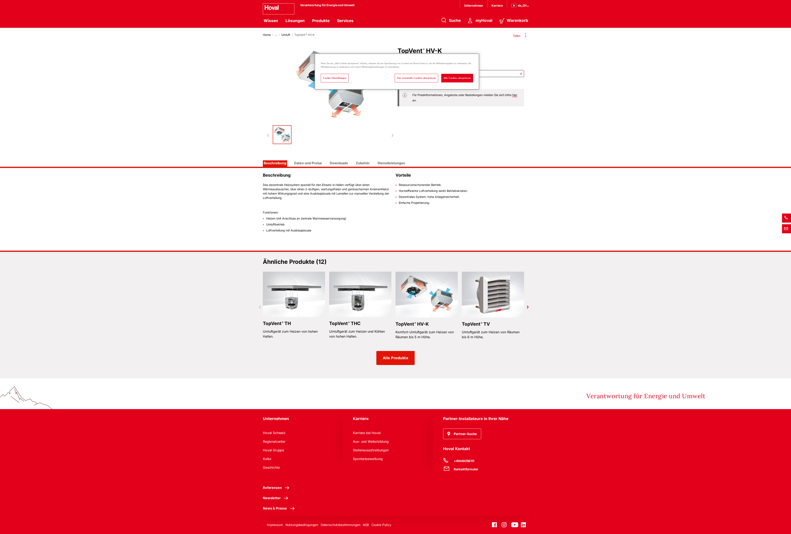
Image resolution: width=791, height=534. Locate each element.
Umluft (285, 34)
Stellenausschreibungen (370, 450)
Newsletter (272, 498)
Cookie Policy (381, 525)
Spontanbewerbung (368, 459)
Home (266, 34)
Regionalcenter (274, 441)
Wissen (271, 20)
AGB (366, 525)
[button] (462, 433)
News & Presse (275, 508)
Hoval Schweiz (274, 433)
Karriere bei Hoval (366, 433)
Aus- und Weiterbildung (370, 441)
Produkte (321, 20)
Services (345, 20)
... (276, 34)
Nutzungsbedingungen (302, 525)
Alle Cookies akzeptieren (457, 78)
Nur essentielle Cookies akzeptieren (416, 78)
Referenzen (272, 488)
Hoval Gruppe (273, 450)
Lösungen (295, 20)
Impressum (275, 525)
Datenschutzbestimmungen (340, 525)
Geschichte (271, 467)
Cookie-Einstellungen (334, 78)
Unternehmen (473, 5)
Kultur (267, 459)
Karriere (497, 5)
